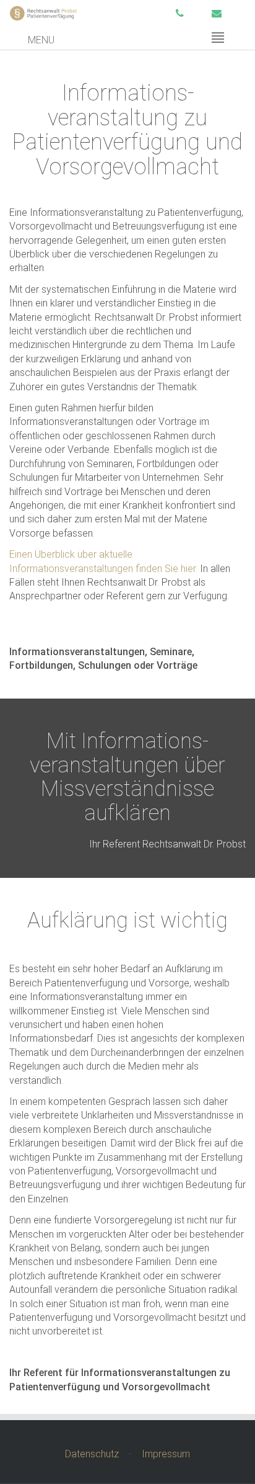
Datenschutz (92, 1454)
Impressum (166, 1454)
